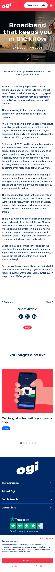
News (30, 71)
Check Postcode (36, 5)
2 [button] (24, 443)
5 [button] (32, 443)
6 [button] (35, 443)
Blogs (27, 327)
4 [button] (29, 443)
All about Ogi (18, 71)
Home (7, 71)
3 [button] (27, 443)
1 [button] (21, 443)
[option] (27, 402)
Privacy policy (46, 538)
